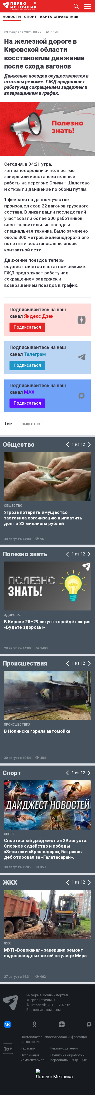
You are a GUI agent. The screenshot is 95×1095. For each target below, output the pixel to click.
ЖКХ (10, 882)
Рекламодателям (64, 1048)
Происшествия (25, 663)
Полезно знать (25, 554)
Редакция (28, 1048)
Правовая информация (69, 1037)
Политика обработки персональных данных (68, 1057)
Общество (31, 424)
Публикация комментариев (33, 1057)
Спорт (12, 773)
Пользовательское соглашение (34, 1039)
